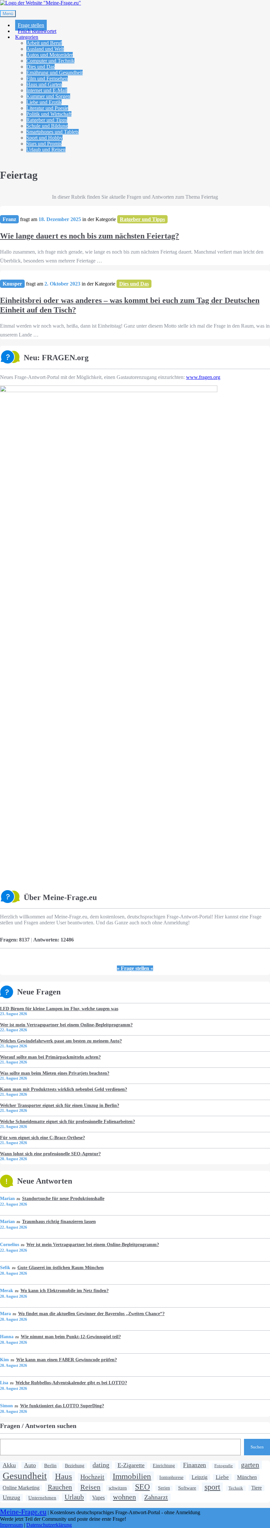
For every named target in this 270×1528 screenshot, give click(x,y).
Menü (8, 13)
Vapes (98, 1498)
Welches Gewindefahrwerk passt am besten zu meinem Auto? (61, 1040)
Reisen (90, 1487)
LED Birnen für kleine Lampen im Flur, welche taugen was (59, 1008)
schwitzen (118, 1487)
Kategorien (26, 37)
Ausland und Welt (45, 49)
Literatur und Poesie (47, 108)
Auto (30, 1465)
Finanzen (194, 1465)
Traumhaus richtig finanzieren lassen (58, 1221)
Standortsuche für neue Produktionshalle (63, 1198)
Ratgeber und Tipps (46, 120)
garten (250, 1465)
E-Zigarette (131, 1465)
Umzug (11, 1497)
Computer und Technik (50, 60)
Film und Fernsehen (47, 78)
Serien (164, 1488)
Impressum (11, 1525)
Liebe (222, 1477)
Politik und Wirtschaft (48, 114)
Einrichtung (164, 1465)
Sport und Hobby (44, 137)
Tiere (256, 1488)
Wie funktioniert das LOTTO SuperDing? (62, 1405)
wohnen (124, 1497)
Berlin (50, 1465)
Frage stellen (31, 25)
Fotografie (223, 1465)
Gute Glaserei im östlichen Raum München (60, 1267)
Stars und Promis (44, 143)
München (247, 1477)
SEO (142, 1487)
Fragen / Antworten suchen (38, 1425)
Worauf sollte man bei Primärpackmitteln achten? (50, 1057)
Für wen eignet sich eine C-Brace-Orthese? (42, 1137)
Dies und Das (40, 66)
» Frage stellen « (135, 968)
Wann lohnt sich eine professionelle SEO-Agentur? (50, 1153)
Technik (236, 1488)
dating (101, 1464)
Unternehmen (42, 1497)
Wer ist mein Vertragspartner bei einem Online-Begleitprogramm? (66, 1024)
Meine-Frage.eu (23, 1512)
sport (212, 1487)
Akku (9, 1465)
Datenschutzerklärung (49, 1525)
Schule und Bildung (47, 126)
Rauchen (60, 1487)
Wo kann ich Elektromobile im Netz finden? (64, 1290)
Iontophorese (171, 1477)
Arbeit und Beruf (44, 43)
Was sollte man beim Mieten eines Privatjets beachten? (54, 1073)
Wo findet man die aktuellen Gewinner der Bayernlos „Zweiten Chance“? (91, 1313)
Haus (63, 1476)
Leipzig (199, 1477)
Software (187, 1487)
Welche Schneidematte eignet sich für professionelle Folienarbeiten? (67, 1121)
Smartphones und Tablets (52, 132)
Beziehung (74, 1465)
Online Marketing (21, 1487)
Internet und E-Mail (46, 90)
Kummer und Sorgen (48, 96)
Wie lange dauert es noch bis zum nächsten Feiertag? (89, 236)
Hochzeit (92, 1476)
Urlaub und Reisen (46, 149)
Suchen (257, 1446)
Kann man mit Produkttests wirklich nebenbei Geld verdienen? (63, 1089)
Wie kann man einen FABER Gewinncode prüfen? (66, 1359)
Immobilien (132, 1476)
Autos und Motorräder (49, 55)
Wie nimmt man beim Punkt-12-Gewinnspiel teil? (71, 1336)
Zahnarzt (156, 1497)
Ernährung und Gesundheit (54, 72)
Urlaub (74, 1497)
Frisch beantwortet (37, 31)
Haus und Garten (44, 84)
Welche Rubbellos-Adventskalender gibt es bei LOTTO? (71, 1382)
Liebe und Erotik (44, 102)
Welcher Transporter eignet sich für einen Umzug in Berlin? (59, 1105)
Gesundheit (25, 1475)
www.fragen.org (203, 377)
